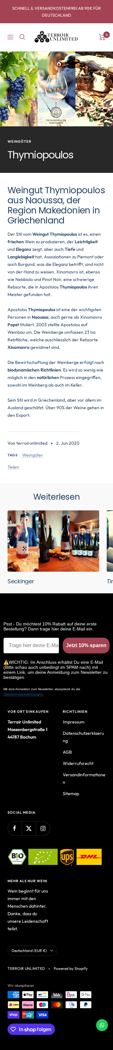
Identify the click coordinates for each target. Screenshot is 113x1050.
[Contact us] (102, 1025)
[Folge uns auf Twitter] (29, 828)
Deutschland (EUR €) (29, 950)
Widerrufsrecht (78, 763)
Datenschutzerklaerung (83, 737)
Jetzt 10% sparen (86, 645)
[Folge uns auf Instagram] (43, 828)
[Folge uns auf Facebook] (15, 828)
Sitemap (71, 793)
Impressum (73, 722)
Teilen (13, 467)
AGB (67, 752)
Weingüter (19, 141)
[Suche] (22, 37)
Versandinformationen (84, 778)
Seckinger (21, 581)
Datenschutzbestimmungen (23, 694)
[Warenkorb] (102, 37)
